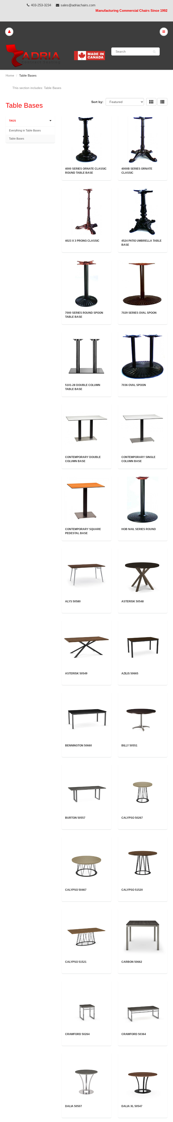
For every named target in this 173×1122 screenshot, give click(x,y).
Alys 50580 (73, 601)
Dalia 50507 (73, 1106)
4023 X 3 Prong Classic (82, 240)
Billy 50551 (129, 745)
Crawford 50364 (133, 1034)
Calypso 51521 (75, 961)
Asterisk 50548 (132, 601)
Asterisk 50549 (76, 673)
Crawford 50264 (77, 1034)
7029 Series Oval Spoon (139, 312)
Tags (12, 120)
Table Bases (16, 138)
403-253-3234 (41, 5)
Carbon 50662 (131, 961)
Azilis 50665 (129, 673)
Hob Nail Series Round (138, 529)
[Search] (154, 51)
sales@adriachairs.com (78, 5)
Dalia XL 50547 (131, 1106)
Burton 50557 (75, 817)
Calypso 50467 (75, 889)
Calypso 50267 (132, 817)
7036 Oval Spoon (133, 385)
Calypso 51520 (132, 889)
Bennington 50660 (78, 745)
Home (10, 75)
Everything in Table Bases (25, 130)
